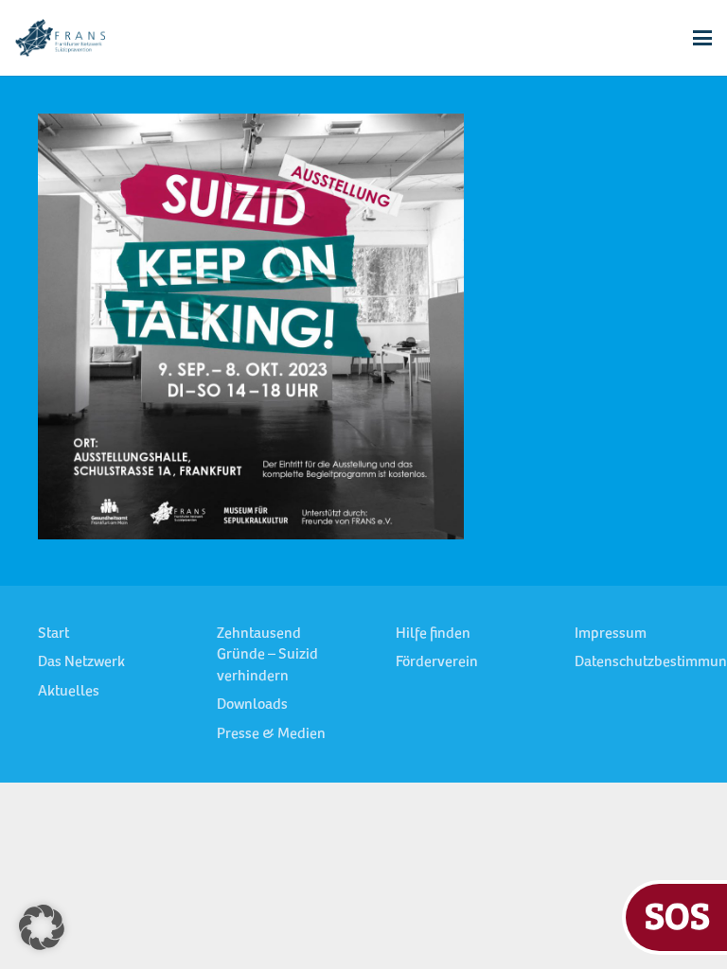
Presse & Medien (271, 734)
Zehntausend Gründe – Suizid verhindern (267, 655)
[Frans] (60, 38)
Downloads (252, 705)
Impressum (611, 634)
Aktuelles (68, 691)
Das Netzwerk (81, 662)
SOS (677, 915)
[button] (702, 37)
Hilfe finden (433, 634)
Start (53, 634)
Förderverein (437, 662)
